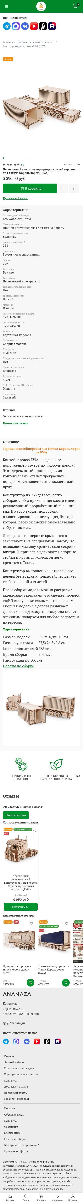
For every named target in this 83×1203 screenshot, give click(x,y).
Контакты (10, 1080)
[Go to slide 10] (27, 158)
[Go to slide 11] (30, 158)
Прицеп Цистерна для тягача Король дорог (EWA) (17, 969)
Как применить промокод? (21, 1145)
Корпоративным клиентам (21, 1074)
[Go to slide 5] (14, 158)
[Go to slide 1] (3, 158)
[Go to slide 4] (11, 158)
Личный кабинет (15, 1062)
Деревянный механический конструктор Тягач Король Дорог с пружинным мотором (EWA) (21, 882)
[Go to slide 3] (8, 158)
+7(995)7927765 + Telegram (21, 1014)
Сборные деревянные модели (35, 42)
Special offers (12, 1133)
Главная (8, 42)
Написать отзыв (16, 815)
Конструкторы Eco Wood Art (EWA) (25, 46)
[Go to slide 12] (33, 158)
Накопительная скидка (19, 1068)
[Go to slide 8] (22, 158)
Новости (9, 1108)
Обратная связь (14, 1114)
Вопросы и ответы (15, 1092)
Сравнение (11, 1127)
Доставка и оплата (16, 1086)
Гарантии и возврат (16, 1098)
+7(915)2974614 (13, 1009)
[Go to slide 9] (25, 158)
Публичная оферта (16, 1151)
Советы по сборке (18, 666)
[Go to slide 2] (6, 158)
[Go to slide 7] (19, 158)
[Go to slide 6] (17, 158)
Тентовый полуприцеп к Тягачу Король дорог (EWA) (53, 969)
